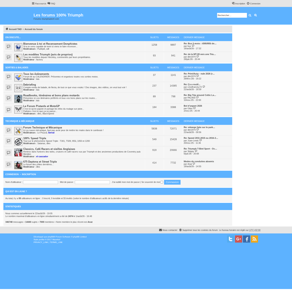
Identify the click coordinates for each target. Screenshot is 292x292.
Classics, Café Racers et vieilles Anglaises (49, 148)
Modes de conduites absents (199, 161)
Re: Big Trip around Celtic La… (200, 95)
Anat (190, 164)
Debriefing (29, 84)
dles (39, 113)
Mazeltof (56, 239)
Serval (51, 132)
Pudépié (41, 49)
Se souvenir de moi (151, 182)
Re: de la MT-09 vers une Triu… (200, 54)
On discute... (13, 37)
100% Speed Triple (34, 138)
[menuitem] (51, 3)
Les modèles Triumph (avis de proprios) (48, 54)
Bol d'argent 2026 (193, 106)
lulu (37, 79)
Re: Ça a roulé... (192, 84)
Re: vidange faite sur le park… (199, 127)
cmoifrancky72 (195, 87)
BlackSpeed (48, 113)
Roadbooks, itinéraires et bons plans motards (51, 95)
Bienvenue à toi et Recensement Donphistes (50, 43)
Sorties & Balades (16, 67)
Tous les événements (36, 73)
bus (189, 46)
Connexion (12, 174)
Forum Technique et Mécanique (42, 127)
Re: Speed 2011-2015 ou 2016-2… (201, 138)
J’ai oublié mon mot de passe (126, 182)
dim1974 (192, 57)
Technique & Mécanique (19, 121)
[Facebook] (246, 239)
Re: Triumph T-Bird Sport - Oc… (200, 148)
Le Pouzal (42, 132)
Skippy (191, 151)
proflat (41, 239)
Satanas (41, 143)
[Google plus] (238, 239)
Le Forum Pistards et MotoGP (41, 106)
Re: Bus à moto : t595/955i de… (200, 43)
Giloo (190, 108)
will (47, 49)
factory (39, 59)
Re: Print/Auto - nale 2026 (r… (199, 73)
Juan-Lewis (193, 140)
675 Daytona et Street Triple (40, 161)
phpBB (51, 237)
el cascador (42, 156)
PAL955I (191, 97)
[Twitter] (230, 239)
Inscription (29, 174)
